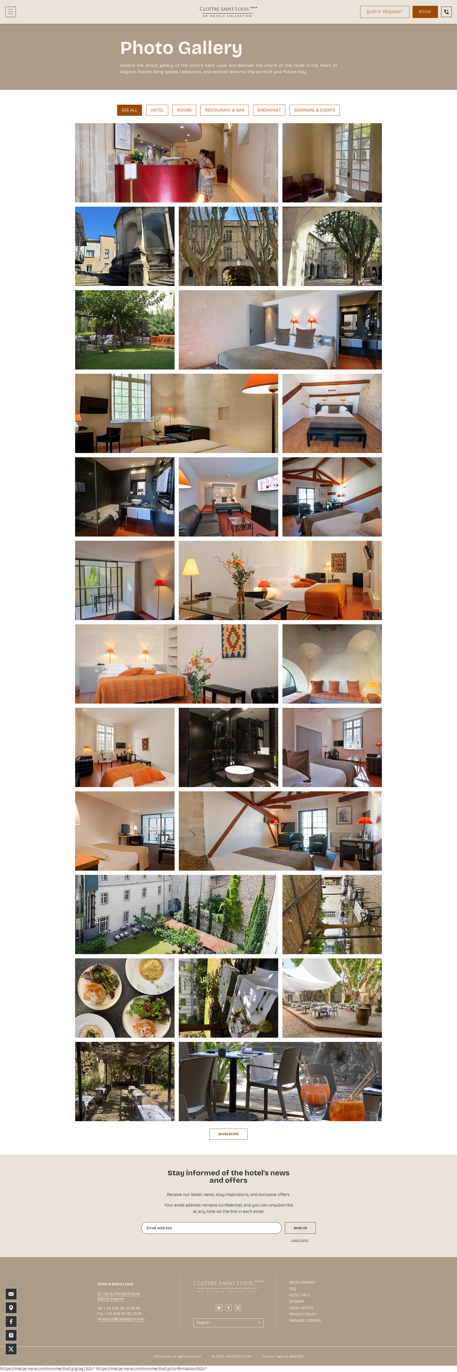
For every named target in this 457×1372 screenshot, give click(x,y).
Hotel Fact (299, 1295)
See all (130, 110)
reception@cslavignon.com (121, 1319)
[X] (238, 1308)
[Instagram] (219, 1308)
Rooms (184, 110)
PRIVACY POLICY (303, 1314)
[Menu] (10, 12)
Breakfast (269, 110)
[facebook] (228, 1308)
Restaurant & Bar (224, 110)
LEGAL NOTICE (301, 1308)
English (203, 1322)
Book (425, 12)
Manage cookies (305, 1320)
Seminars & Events (314, 110)
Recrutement (302, 1282)
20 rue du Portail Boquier (118, 1293)
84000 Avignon (110, 1299)
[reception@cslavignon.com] (11, 1294)
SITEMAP (296, 1301)
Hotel (157, 110)
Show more (228, 1134)
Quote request (385, 12)
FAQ (292, 1289)
